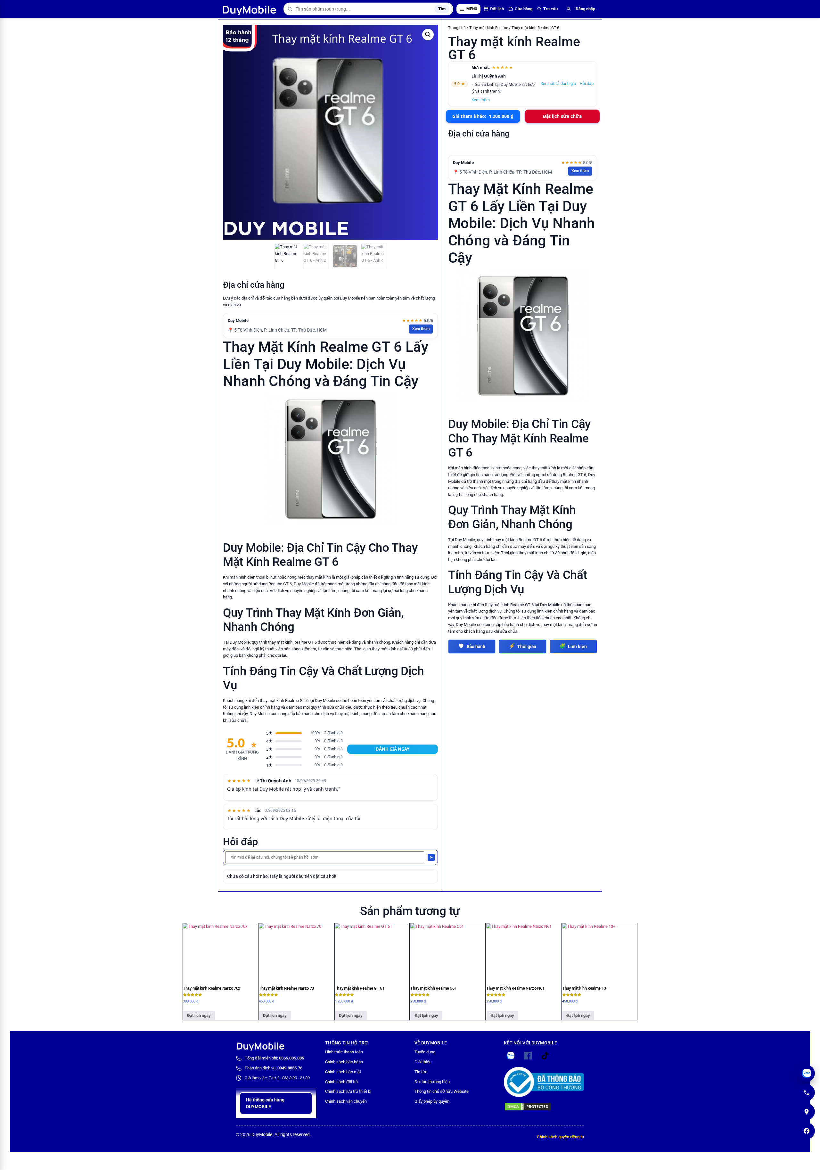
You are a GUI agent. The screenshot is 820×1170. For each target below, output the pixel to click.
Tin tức (420, 1071)
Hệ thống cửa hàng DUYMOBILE (265, 1103)
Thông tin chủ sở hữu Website (441, 1091)
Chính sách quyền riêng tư (560, 1136)
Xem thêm (421, 328)
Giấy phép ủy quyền (431, 1101)
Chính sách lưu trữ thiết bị (348, 1091)
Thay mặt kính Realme (488, 28)
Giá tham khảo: (482, 116)
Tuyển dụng (424, 1052)
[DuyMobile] (250, 9)
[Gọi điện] (806, 1092)
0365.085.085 (291, 1058)
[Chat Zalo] (806, 1073)
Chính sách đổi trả (341, 1081)
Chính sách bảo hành (344, 1061)
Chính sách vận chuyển (346, 1101)
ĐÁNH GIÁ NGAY (392, 749)
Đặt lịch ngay (199, 1015)
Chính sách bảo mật (343, 1071)
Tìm (442, 8)
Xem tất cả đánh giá (558, 83)
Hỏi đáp (587, 83)
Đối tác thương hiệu (432, 1081)
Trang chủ (457, 28)
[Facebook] (806, 1131)
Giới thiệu (422, 1061)
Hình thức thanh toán (344, 1052)
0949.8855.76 (289, 1068)
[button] (428, 34)
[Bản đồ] (806, 1111)
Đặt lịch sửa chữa (562, 116)
